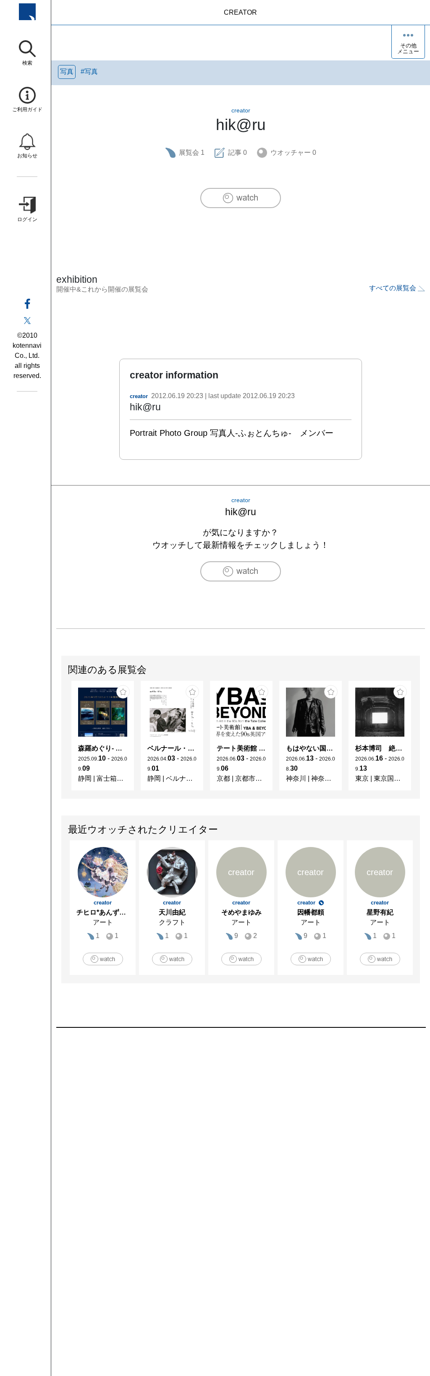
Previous (62, 739)
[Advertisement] (240, 1123)
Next (419, 739)
